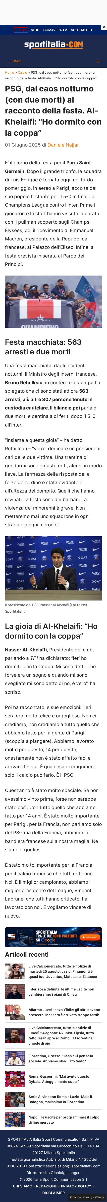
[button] (97, 61)
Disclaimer (53, 1193)
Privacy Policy (76, 1186)
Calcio (22, 72)
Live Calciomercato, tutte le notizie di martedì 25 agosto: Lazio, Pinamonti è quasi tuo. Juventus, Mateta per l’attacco (63, 971)
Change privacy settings (87, 1197)
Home (9, 72)
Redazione (46, 1186)
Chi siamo (23, 1186)
